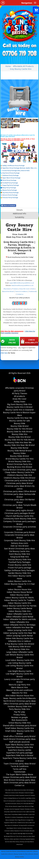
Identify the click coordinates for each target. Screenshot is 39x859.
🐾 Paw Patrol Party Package (10, 173)
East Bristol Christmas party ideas (19, 548)
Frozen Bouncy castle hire (19, 565)
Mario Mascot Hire (19, 687)
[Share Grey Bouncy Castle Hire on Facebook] (19, 205)
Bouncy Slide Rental (19, 448)
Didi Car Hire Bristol (19, 545)
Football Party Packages (19, 562)
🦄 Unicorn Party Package (9, 195)
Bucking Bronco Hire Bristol (19, 467)
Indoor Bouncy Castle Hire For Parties (19, 605)
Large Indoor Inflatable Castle (19, 652)
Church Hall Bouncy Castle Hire (19, 516)
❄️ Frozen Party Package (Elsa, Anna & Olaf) (15, 170)
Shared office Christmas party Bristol (19, 725)
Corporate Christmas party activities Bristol (19, 528)
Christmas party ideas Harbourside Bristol (19, 495)
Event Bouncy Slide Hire (19, 554)
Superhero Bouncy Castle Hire (19, 747)
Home (8, 66)
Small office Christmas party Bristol (19, 736)
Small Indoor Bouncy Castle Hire (19, 728)
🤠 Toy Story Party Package (10, 192)
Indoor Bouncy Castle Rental (19, 608)
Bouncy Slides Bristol (19, 456)
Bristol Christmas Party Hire (19, 464)
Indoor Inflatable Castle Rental (19, 616)
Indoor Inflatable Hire (19, 622)
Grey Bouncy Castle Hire (20, 69)
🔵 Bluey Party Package (8, 188)
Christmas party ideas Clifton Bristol (19, 491)
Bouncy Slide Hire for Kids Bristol (19, 439)
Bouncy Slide (19, 423)
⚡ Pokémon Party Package (10, 175)
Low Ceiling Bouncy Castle (19, 663)
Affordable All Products (23, 66)
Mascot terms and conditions (19, 690)
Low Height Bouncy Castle (19, 671)
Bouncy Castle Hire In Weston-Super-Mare (19, 413)
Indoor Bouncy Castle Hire (19, 603)
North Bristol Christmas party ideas (19, 701)
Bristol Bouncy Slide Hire (19, 461)
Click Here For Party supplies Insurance (18, 332)
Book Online (12, 341)
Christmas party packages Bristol (19, 513)
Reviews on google (19, 717)
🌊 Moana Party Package (9, 190)
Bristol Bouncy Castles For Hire (19, 458)
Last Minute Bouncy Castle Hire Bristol (20, 656)
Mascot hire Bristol (8, 291)
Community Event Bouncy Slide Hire (20, 518)
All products (7, 289)
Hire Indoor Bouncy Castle (19, 575)
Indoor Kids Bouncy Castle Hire (19, 638)
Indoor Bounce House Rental (19, 592)
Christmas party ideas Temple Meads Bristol (19, 506)
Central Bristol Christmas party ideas (19, 469)
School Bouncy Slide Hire (20, 722)
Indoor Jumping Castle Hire (19, 630)
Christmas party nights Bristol (19, 510)
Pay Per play (19, 712)
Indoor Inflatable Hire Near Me (19, 627)
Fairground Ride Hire (19, 556)
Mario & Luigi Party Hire (19, 684)
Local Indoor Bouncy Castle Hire (19, 660)
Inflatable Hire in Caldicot (19, 641)
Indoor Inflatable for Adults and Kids (19, 619)
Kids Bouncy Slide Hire (19, 649)
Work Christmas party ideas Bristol (19, 782)
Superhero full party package (19, 752)
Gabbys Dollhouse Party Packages (19, 570)
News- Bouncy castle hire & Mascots (19, 698)
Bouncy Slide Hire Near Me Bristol (19, 445)
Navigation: (26, 3)
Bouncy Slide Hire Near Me (19, 442)
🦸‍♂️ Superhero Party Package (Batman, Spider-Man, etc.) (19, 168)
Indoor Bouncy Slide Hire (20, 611)
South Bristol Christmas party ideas (19, 739)
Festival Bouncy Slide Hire (19, 559)
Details (19, 210)
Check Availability (31, 341)
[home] (3, 2)
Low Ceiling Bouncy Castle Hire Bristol (19, 667)
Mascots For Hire (19, 692)
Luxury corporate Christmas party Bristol (19, 680)
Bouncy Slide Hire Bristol (19, 437)
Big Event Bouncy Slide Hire (19, 404)
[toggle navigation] (35, 3)
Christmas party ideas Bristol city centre (19, 487)
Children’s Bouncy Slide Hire (19, 475)
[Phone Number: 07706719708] (19, 53)
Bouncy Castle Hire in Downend (19, 409)
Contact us (20, 294)
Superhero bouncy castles (19, 750)
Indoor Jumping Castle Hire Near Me (19, 633)
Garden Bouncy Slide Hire (19, 573)
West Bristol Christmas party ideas (19, 780)
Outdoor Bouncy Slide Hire (19, 706)
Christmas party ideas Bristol (19, 483)
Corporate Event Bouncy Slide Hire (19, 540)
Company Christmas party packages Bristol (19, 522)
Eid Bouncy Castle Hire (19, 551)
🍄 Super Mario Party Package (10, 178)
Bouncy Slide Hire (19, 434)
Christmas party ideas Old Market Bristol (19, 501)
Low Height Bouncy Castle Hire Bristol (19, 675)
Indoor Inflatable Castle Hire (19, 614)
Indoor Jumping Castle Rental (19, 635)
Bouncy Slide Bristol (19, 426)
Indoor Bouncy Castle (19, 595)
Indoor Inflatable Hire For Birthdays (19, 624)
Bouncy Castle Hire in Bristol (19, 407)
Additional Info (19, 213)
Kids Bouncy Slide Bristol (19, 646)
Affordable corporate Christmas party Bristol (19, 389)
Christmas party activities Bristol (19, 480)
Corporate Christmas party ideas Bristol (19, 536)
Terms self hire (19, 769)
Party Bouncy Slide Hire (19, 709)
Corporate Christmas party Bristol (19, 532)
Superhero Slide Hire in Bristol (19, 755)
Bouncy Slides (19, 453)
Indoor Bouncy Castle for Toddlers (19, 600)
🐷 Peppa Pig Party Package (10, 185)
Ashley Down (19, 401)
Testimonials (33, 291)
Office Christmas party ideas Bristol (20, 703)
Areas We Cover (24, 289)
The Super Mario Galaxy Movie (19, 774)
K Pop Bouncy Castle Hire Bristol (19, 644)
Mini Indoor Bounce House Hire (19, 695)
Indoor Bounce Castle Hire (19, 581)
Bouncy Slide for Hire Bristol (19, 428)
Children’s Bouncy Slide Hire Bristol (19, 478)
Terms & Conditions (21, 291)
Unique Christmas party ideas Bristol (19, 777)
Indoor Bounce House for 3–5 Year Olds (19, 585)
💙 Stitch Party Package (8, 180)
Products (15, 289)
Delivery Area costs (19, 543)
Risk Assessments (19, 720)
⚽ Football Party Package (9, 183)
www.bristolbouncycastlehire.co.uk (22, 285)
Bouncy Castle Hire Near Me (19, 418)
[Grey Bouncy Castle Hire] (19, 98)
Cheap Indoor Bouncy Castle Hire (19, 472)
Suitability (19, 217)
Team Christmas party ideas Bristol (19, 763)
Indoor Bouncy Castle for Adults (19, 597)
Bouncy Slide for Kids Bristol (19, 431)
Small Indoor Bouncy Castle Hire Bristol (19, 732)
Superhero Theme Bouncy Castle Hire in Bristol (19, 759)
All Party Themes (19, 393)
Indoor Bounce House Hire (19, 589)
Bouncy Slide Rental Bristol (19, 450)
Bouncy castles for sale (19, 420)
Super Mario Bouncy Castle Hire (19, 744)
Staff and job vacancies (19, 742)
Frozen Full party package (19, 567)
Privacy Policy (20, 714)
